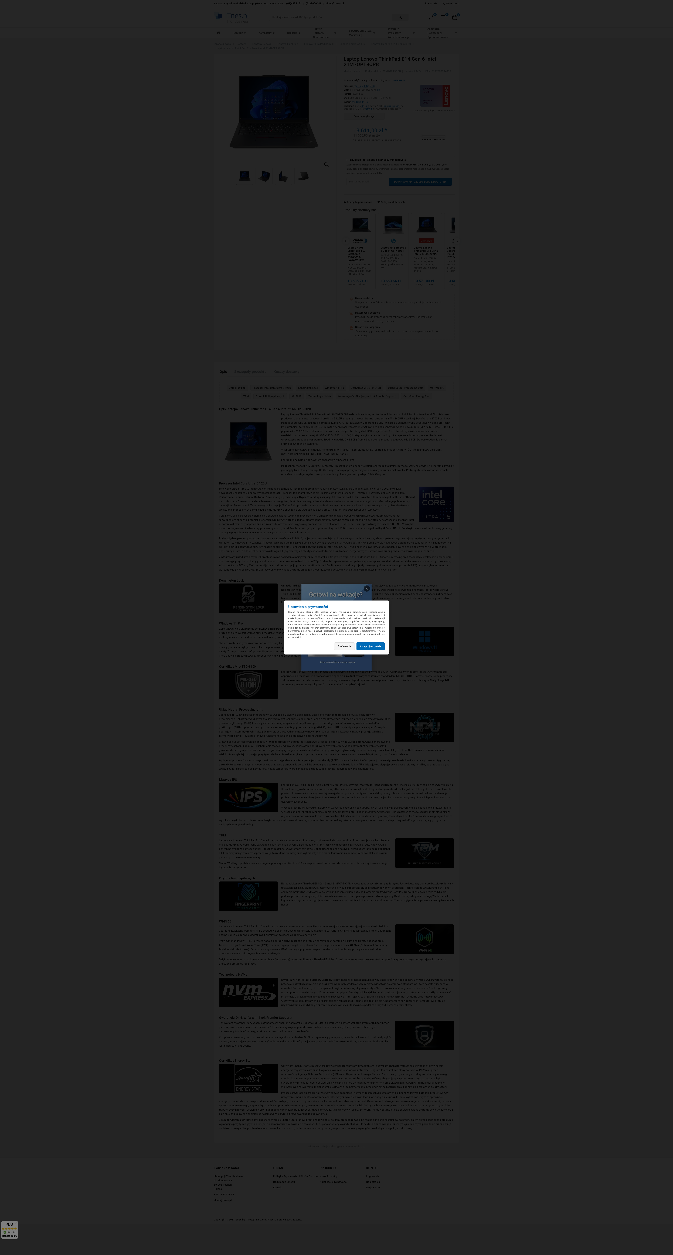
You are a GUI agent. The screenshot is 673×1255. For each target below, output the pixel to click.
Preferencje (344, 646)
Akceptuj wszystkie (370, 646)
